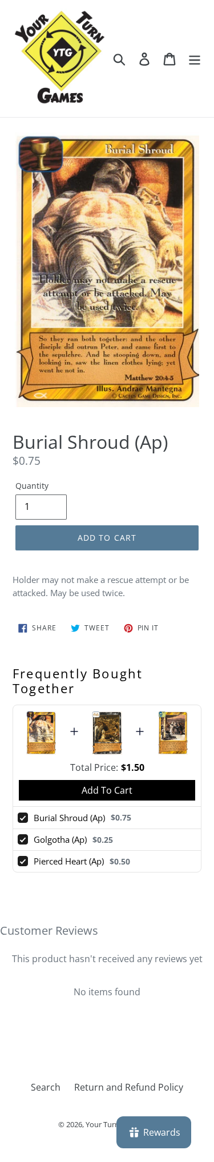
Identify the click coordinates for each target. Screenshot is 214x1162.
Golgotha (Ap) (60, 839)
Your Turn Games (115, 1124)
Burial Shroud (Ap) (69, 817)
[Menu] (194, 58)
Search (45, 1087)
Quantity (32, 485)
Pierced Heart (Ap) (69, 861)
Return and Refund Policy (128, 1087)
